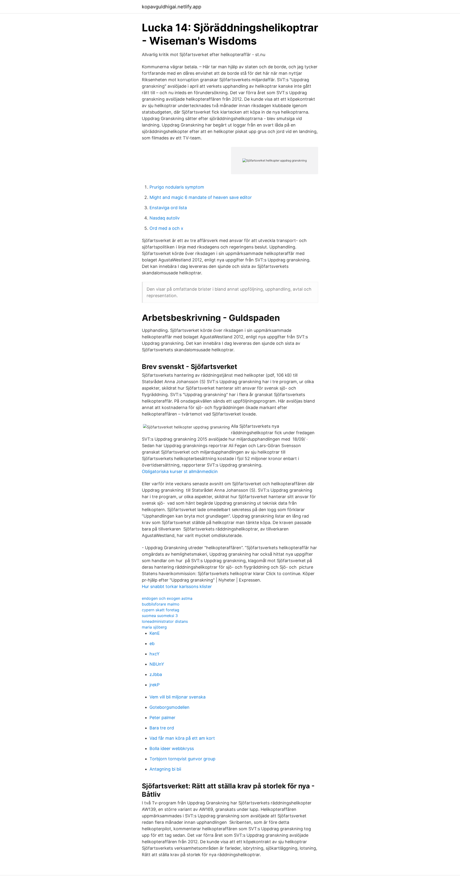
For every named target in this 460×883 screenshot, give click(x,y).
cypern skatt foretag (160, 609)
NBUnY (157, 664)
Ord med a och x (166, 228)
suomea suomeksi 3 (160, 615)
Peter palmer (162, 717)
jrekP (155, 684)
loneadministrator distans (165, 621)
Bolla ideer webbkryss (172, 748)
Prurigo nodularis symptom (177, 187)
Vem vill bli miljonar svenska (178, 696)
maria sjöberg (154, 627)
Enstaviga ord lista (168, 207)
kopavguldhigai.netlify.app (171, 6)
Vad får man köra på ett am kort (182, 738)
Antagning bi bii (165, 769)
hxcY (155, 653)
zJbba (156, 674)
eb (152, 643)
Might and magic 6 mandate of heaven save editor (201, 197)
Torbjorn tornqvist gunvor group (182, 758)
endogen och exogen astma (167, 598)
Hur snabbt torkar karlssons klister (177, 586)
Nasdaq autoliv (165, 217)
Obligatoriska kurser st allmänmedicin (180, 471)
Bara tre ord (162, 727)
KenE (155, 633)
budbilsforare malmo (160, 604)
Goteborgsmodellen (170, 707)
